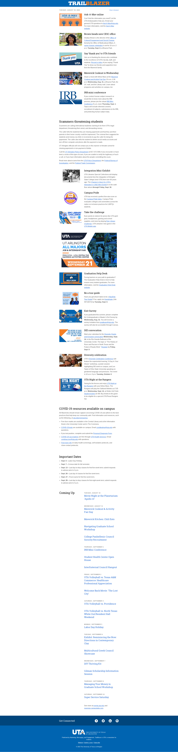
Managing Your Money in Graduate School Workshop (98, 686)
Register (104, 347)
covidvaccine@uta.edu (69, 439)
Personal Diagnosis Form (102, 433)
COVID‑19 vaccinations (69, 437)
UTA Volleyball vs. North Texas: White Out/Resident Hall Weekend (101, 614)
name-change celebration (93, 45)
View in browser (114, 10)
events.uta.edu (98, 706)
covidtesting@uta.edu (104, 427)
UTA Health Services (98, 437)
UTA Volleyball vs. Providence (100, 603)
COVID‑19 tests (67, 427)
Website (80, 742)
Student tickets (89, 394)
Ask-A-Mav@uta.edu (110, 23)
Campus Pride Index (94, 199)
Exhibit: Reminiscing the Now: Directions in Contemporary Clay (100, 640)
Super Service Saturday (96, 697)
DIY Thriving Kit (92, 663)
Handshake (108, 299)
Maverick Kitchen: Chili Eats (99, 519)
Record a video (96, 62)
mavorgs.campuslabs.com (93, 708)
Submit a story (88, 742)
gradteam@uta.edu (107, 322)
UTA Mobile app (90, 226)
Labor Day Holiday (94, 627)
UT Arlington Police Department (76, 152)
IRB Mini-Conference (95, 549)
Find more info (66, 443)
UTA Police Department (92, 160)
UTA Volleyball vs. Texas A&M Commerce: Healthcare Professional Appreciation (100, 580)
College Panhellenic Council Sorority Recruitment (99, 538)
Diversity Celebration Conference (101, 359)
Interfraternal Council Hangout (100, 567)
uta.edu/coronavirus (80, 418)
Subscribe (97, 742)
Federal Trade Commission (85, 163)
